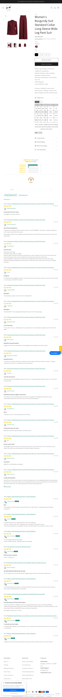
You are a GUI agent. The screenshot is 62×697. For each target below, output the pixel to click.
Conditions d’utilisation (29, 696)
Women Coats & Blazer (27, 661)
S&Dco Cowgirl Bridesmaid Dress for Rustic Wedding (21, 496)
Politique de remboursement (48, 694)
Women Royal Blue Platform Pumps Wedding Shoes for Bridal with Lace (26, 563)
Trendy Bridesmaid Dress (28, 671)
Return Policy (7, 671)
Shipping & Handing (8, 668)
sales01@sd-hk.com (45, 672)
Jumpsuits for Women (27, 668)
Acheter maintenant (46, 64)
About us (6, 661)
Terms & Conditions (8, 675)
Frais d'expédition (39, 38)
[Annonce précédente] (3, 1)
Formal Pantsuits (26, 665)
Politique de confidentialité (17, 696)
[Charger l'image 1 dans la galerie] (9, 45)
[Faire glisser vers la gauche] (5, 45)
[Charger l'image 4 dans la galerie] (25, 45)
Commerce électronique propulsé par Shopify (32, 694)
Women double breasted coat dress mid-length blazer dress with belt (26, 594)
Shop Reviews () (23, 195)
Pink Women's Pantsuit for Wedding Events (19, 547)
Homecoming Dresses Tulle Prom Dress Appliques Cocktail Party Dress (26, 220)
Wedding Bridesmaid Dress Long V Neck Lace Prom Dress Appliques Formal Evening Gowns (32, 616)
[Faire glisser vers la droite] (29, 45)
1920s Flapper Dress (27, 678)
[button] (3, 7)
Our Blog (6, 665)
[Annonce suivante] (59, 1)
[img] (31, 160)
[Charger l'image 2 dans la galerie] (15, 45)
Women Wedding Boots (27, 675)
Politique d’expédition (40, 696)
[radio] (36, 46)
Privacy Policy (7, 678)
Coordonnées (48, 696)
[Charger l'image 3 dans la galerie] (20, 45)
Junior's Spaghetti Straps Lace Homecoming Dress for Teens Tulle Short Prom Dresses (30, 204)
